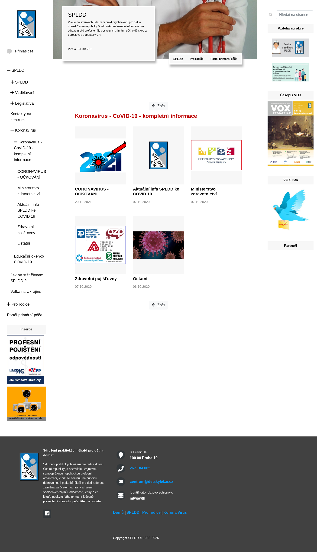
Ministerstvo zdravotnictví (204, 192)
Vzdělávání (24, 92)
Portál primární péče (24, 315)
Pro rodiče (19, 304)
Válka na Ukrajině (25, 291)
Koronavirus (25, 130)
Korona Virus (175, 512)
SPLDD (17, 70)
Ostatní (23, 243)
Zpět (160, 106)
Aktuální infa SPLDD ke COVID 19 (28, 210)
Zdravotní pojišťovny (96, 278)
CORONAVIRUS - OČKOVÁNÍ (92, 192)
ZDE (89, 49)
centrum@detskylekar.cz (151, 482)
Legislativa (24, 103)
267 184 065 (140, 468)
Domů (118, 512)
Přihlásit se (24, 51)
